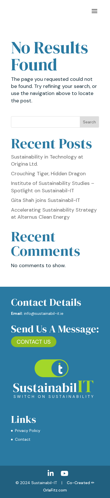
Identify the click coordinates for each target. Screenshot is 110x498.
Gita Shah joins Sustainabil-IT (45, 200)
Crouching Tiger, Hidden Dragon (48, 173)
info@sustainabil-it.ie (43, 313)
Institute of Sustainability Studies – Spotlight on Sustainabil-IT (52, 187)
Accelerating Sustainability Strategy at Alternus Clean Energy (54, 213)
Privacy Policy (27, 430)
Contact (22, 439)
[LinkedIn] (51, 473)
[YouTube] (64, 473)
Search (89, 121)
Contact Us (34, 341)
